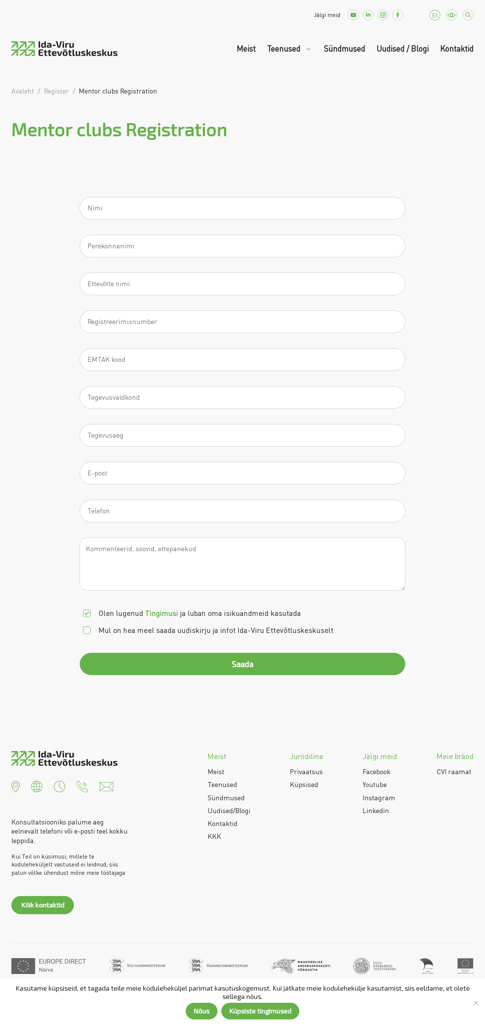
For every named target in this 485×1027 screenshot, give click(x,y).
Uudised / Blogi (403, 48)
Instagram (379, 797)
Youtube (375, 784)
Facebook (377, 771)
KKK (214, 836)
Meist (246, 48)
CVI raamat (453, 771)
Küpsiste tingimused (260, 1011)
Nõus (202, 1011)
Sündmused (344, 48)
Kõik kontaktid (42, 905)
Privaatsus (306, 771)
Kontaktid (457, 48)
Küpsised (304, 784)
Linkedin (376, 810)
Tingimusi (161, 613)
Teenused (284, 48)
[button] (15, 785)
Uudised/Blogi (229, 810)
